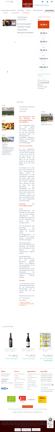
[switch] (50, 426)
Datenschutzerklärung (19, 379)
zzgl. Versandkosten (47, 17)
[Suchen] (11, 1)
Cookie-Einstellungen (19, 374)
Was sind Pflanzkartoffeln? (32, 380)
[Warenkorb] (42, 1)
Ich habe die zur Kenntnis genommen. (47, 389)
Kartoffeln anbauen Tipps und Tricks (34, 374)
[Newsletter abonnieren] (52, 384)
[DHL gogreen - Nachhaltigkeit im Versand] (43, 399)
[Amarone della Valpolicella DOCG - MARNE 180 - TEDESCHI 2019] (28, 340)
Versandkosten (31, 409)
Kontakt (16, 375)
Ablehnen (17, 429)
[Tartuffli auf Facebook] (2, 390)
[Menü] (53, 418)
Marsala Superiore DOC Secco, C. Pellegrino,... (11, 350)
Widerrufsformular (18, 387)
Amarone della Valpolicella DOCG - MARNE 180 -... (28, 350)
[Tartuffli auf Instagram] (5, 390)
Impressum (17, 377)
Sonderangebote (31, 384)
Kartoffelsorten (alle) (32, 377)
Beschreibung (20, 102)
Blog (29, 387)
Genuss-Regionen (32, 382)
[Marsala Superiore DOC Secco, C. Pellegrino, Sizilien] (11, 340)
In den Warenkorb (44, 82)
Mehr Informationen (35, 426)
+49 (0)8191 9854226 (5, 380)
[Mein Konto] (47, 1)
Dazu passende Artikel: (7, 326)
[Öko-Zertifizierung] (12, 399)
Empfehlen (42, 88)
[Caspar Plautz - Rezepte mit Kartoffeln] (45, 340)
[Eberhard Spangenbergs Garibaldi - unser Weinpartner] (34, 399)
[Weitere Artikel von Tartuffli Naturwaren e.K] (47, 118)
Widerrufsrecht (18, 386)
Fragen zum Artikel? (25, 302)
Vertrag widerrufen (27, 406)
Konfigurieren (36, 429)
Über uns (30, 389)
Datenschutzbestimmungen (47, 389)
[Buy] (17, 356)
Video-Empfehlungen (33, 386)
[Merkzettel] (52, 1)
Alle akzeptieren (26, 429)
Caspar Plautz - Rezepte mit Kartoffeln (45, 350)
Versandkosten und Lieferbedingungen (19, 383)
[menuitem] (52, 1)
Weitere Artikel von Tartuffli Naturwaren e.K (26, 304)
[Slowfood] (22, 399)
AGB (15, 381)
